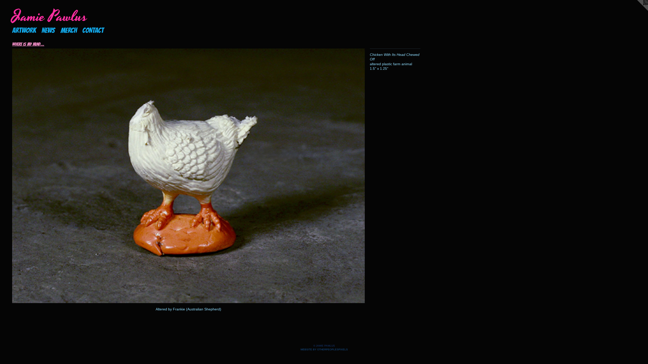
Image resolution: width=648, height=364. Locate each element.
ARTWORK (24, 30)
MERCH (68, 30)
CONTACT (93, 30)
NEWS (48, 30)
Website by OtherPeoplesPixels (324, 349)
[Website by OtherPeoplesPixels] (638, 10)
